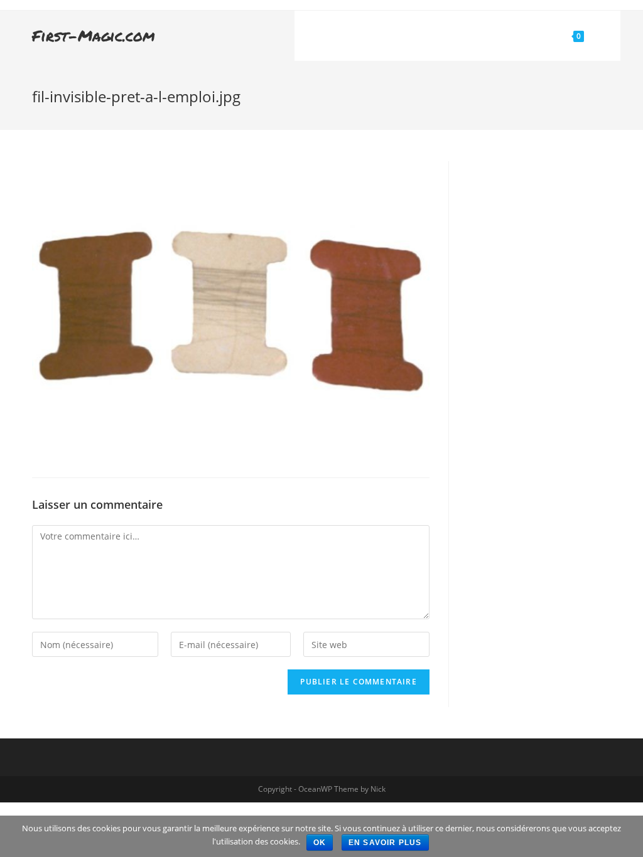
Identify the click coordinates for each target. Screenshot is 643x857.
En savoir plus (385, 842)
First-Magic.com (93, 35)
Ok (319, 842)
